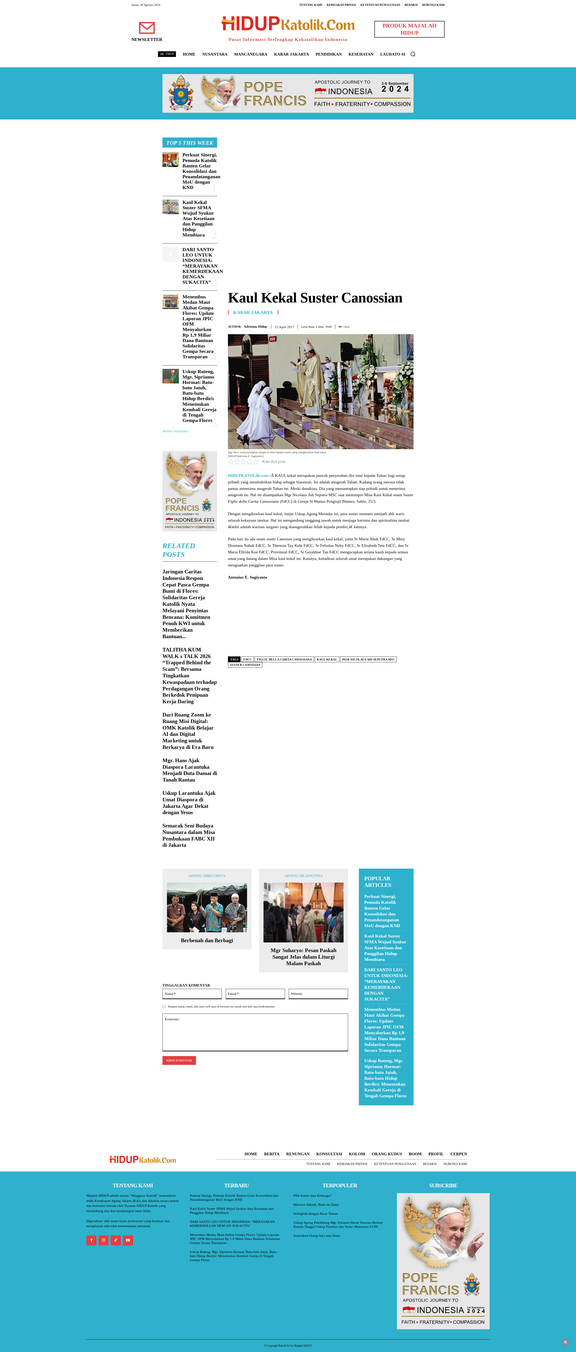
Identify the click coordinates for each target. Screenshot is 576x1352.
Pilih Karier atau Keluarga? (312, 1195)
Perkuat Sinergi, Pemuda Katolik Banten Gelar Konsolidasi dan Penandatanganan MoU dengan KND (201, 171)
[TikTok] (116, 1240)
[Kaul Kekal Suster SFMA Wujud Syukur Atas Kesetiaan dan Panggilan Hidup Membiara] (170, 207)
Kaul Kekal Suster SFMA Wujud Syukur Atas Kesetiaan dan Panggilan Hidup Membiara (198, 218)
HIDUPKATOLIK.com (248, 475)
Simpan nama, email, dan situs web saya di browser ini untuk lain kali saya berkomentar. (221, 1006)
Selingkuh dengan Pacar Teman (315, 1213)
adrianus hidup (255, 326)
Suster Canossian (245, 665)
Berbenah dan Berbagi (207, 940)
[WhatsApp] (398, 325)
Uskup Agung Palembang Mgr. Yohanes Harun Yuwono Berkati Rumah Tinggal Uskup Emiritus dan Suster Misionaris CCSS (337, 1224)
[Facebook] (378, 325)
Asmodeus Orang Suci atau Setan (316, 1235)
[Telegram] (409, 325)
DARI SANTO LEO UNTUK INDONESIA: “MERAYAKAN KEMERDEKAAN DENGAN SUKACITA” (202, 266)
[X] (388, 325)
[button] (412, 54)
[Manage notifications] (565, 1342)
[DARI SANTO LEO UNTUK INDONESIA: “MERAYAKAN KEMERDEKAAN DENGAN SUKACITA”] (170, 254)
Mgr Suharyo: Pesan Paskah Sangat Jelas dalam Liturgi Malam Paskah (303, 956)
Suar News (367, 1108)
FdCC (247, 659)
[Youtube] (128, 1240)
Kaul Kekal (327, 659)
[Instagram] (103, 1240)
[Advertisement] (321, 169)
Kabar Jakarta (253, 312)
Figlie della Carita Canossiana (284, 659)
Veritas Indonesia (174, 431)
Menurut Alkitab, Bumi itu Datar (316, 1204)
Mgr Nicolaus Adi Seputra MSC (368, 659)
